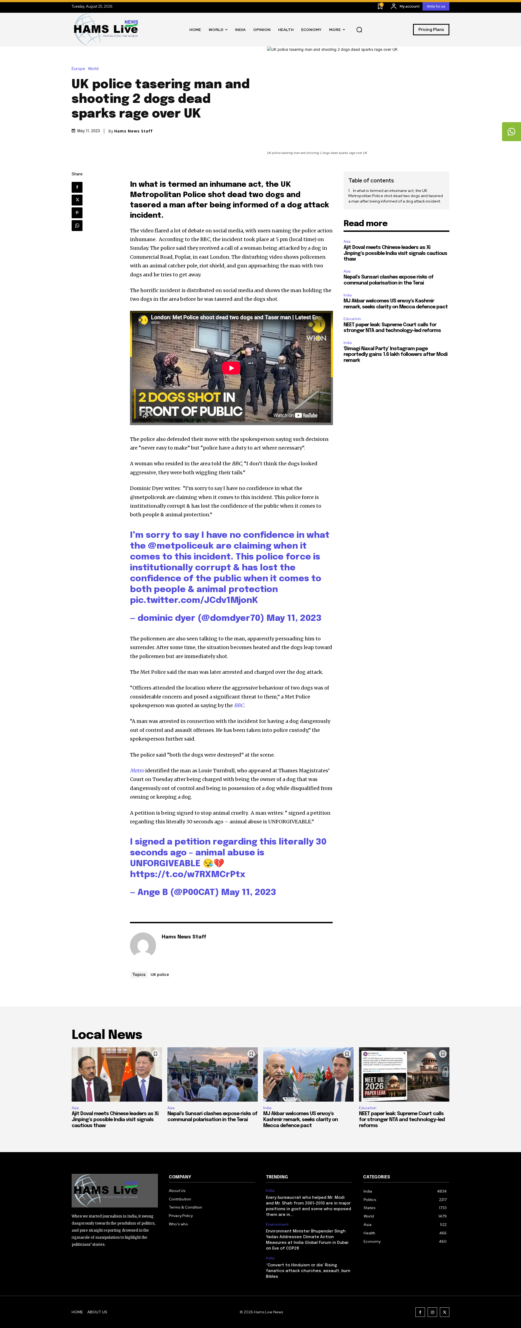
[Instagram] (432, 1312)
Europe (78, 69)
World (93, 69)
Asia (347, 241)
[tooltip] (511, 131)
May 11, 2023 (294, 618)
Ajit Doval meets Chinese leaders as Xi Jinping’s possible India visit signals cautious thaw (395, 253)
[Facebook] (77, 187)
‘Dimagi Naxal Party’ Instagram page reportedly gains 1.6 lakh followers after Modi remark (395, 354)
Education (352, 319)
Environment (277, 1224)
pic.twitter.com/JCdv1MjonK (194, 600)
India (348, 295)
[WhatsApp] (77, 225)
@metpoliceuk (181, 546)
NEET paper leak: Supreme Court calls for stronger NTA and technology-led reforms (402, 1119)
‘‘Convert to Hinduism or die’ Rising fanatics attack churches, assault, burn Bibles (308, 1271)
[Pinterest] (77, 212)
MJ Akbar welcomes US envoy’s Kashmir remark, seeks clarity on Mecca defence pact (300, 1119)
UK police (160, 974)
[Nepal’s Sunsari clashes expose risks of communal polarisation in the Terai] (212, 1074)
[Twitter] (77, 200)
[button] (359, 29)
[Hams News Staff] (143, 945)
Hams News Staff (133, 131)
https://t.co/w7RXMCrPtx (187, 874)
